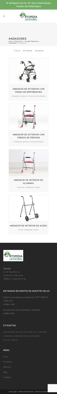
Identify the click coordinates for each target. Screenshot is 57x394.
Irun (35, 332)
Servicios (7, 367)
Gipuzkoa (28, 332)
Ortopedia (7, 336)
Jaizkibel (42, 332)
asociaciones (9, 332)
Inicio (11, 41)
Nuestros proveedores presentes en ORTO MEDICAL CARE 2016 (26, 299)
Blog (5, 372)
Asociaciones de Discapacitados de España (21, 310)
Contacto (7, 377)
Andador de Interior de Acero (28, 226)
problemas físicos (21, 336)
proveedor (35, 336)
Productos (18, 41)
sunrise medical (10, 340)
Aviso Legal (12, 392)
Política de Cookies (42, 392)
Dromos (19, 332)
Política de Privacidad (25, 392)
